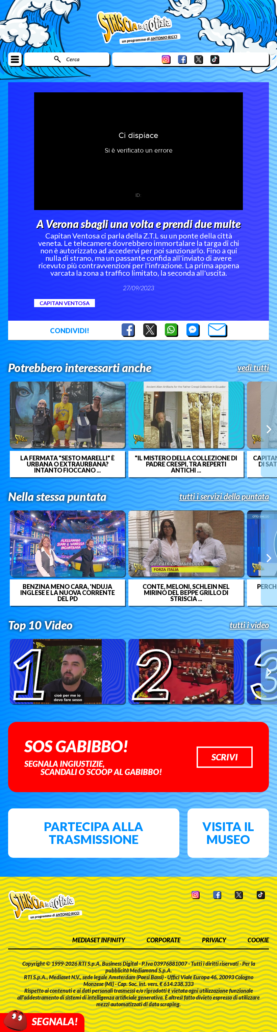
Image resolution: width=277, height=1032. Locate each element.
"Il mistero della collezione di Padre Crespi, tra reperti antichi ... (186, 464)
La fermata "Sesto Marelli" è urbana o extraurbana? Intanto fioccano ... (67, 464)
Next (269, 429)
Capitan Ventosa (65, 303)
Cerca (72, 59)
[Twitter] (198, 59)
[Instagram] (166, 59)
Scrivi (224, 757)
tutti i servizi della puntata (224, 496)
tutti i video (249, 625)
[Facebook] (182, 59)
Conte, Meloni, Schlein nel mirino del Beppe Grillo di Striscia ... (186, 592)
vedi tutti (253, 368)
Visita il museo (228, 833)
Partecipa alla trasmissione (93, 833)
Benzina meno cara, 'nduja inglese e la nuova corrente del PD (67, 592)
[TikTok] (214, 59)
